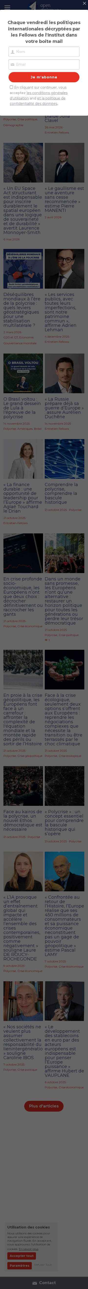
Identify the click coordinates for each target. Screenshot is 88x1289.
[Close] (84, 3)
